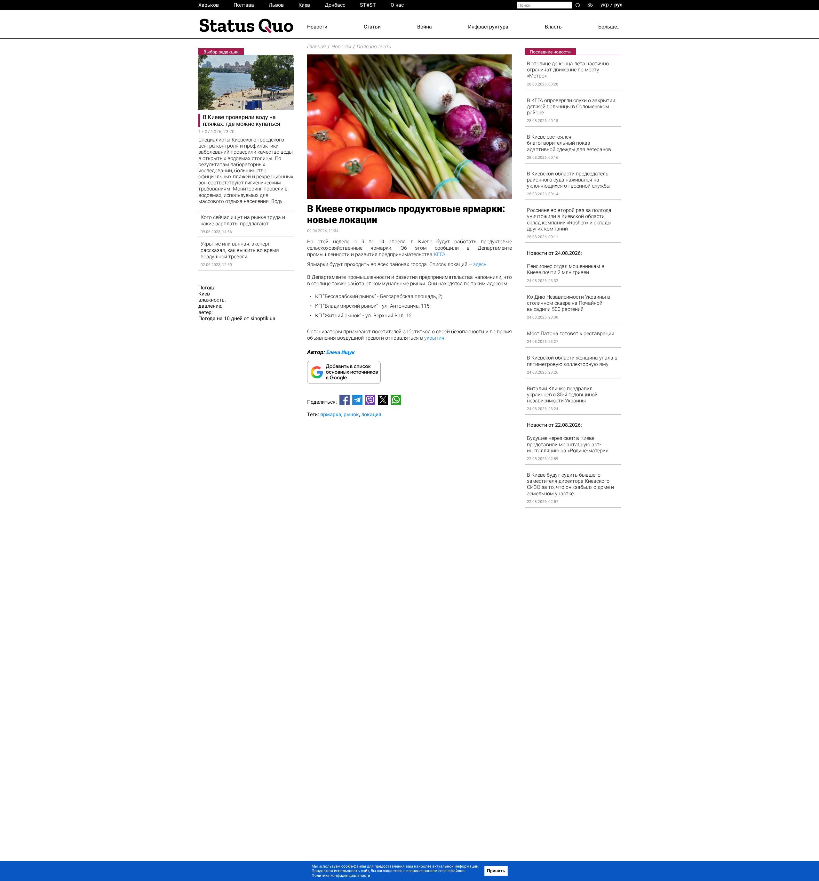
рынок (351, 414)
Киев (304, 5)
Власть (553, 27)
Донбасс (335, 5)
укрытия (434, 338)
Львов (276, 5)
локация (371, 414)
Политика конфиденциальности (341, 875)
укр (604, 5)
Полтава (244, 5)
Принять (496, 870)
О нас (397, 5)
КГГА (439, 254)
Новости (317, 27)
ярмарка (330, 414)
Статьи (372, 27)
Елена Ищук (340, 352)
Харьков (208, 5)
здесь (480, 264)
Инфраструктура (488, 27)
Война (424, 27)
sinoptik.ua (262, 318)
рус (618, 5)
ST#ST (368, 5)
